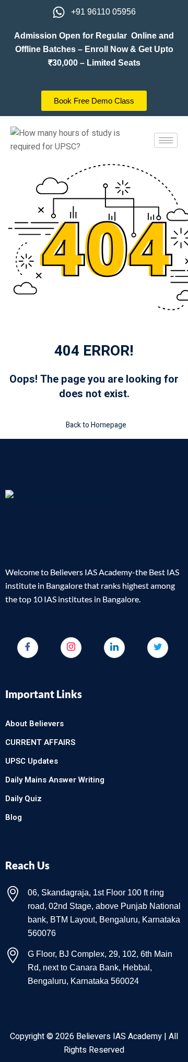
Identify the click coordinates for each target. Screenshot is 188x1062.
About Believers (34, 723)
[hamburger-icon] (166, 140)
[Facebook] (27, 647)
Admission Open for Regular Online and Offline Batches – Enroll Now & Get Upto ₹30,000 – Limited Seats (94, 49)
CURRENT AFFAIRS (40, 742)
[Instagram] (71, 647)
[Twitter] (157, 647)
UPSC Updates (31, 761)
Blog (13, 817)
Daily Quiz (23, 798)
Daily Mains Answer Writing (54, 780)
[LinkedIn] (114, 647)
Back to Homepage (96, 425)
